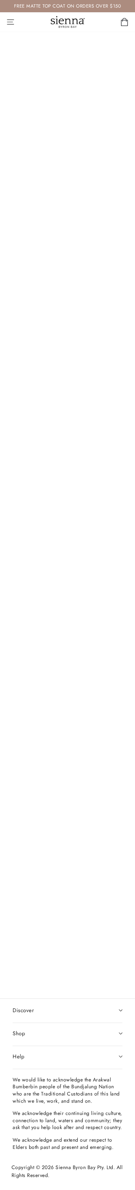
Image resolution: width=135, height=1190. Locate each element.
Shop (19, 1033)
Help (18, 1057)
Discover (23, 1010)
